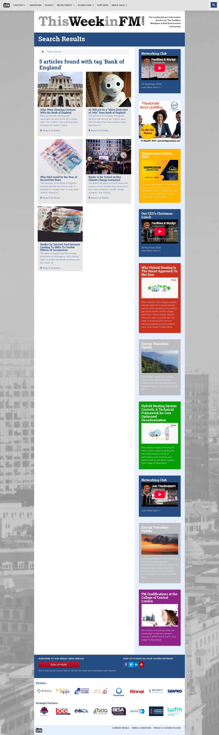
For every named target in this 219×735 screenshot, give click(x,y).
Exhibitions (85, 5)
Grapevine (35, 5)
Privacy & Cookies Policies (167, 728)
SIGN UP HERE (59, 664)
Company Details (120, 728)
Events (49, 5)
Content (18, 5)
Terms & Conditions (141, 728)
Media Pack (119, 5)
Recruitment (65, 5)
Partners (102, 5)
